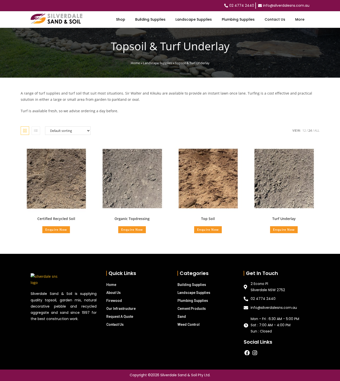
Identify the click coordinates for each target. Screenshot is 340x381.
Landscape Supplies (193, 19)
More (299, 19)
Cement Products (191, 309)
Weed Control (188, 325)
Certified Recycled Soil (56, 218)
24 (310, 130)
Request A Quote (119, 317)
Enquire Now (56, 229)
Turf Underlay (284, 218)
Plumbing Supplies (238, 19)
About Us (113, 293)
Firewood (114, 301)
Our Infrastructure (121, 309)
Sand (181, 317)
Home (135, 63)
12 (304, 130)
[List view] (36, 130)
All (316, 130)
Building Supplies (150, 19)
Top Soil (208, 218)
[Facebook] (247, 352)
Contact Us (275, 19)
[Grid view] (25, 130)
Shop (120, 19)
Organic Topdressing (132, 218)
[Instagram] (255, 352)
